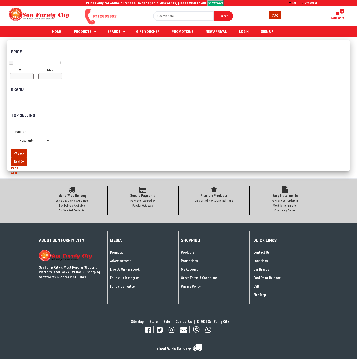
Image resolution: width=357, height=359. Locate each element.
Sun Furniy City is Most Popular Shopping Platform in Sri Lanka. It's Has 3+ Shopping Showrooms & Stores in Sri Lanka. (69, 272)
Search (223, 16)
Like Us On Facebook (125, 269)
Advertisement (120, 261)
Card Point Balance (266, 278)
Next (17, 162)
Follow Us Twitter (123, 286)
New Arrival (216, 31)
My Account (310, 3)
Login (244, 31)
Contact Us (261, 252)
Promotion (117, 252)
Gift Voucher (148, 31)
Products (83, 31)
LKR (294, 3)
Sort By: (21, 132)
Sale (166, 322)
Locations (260, 261)
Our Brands (261, 269)
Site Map (259, 295)
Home (57, 31)
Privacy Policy (191, 286)
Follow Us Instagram (124, 278)
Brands (113, 31)
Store (153, 322)
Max (50, 70)
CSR (275, 15)
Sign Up (267, 31)
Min (21, 70)
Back (20, 153)
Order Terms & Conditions (199, 278)
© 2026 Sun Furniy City (212, 322)
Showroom (215, 3)
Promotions (183, 31)
